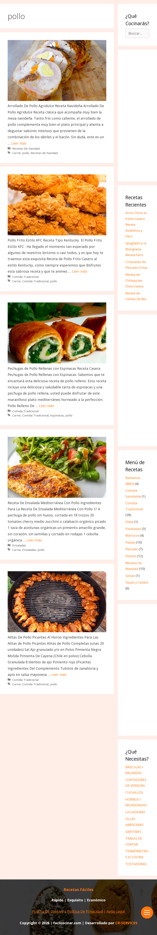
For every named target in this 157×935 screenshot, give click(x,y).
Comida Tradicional (25, 277)
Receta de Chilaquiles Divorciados (134, 280)
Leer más (18, 143)
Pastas (130, 542)
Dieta (129, 522)
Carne (16, 153)
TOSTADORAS (135, 864)
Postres (131, 556)
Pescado (131, 549)
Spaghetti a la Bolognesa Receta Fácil (135, 249)
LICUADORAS (135, 812)
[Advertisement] (137, 116)
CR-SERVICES (126, 923)
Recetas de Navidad (44, 153)
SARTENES (133, 831)
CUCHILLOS (134, 792)
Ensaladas (19, 545)
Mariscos (132, 535)
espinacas (57, 415)
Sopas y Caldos (136, 582)
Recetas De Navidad (26, 148)
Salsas (130, 575)
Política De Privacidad (85, 911)
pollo (25, 153)
